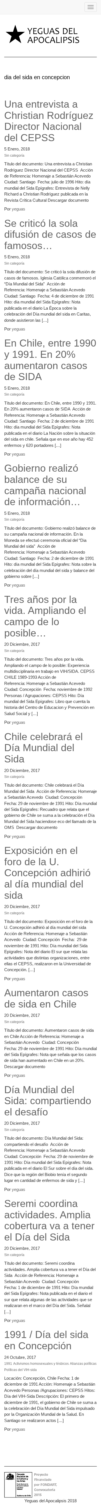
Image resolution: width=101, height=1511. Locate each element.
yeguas (18, 209)
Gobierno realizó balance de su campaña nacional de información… (45, 484)
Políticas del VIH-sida (20, 1370)
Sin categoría (14, 155)
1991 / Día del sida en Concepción (46, 1340)
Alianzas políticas (83, 1364)
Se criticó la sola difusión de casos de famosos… (50, 234)
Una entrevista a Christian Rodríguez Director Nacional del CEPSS (48, 120)
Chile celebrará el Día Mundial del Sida (43, 748)
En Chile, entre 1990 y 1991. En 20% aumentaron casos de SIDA (50, 359)
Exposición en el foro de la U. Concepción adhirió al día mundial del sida (47, 873)
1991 (8, 1364)
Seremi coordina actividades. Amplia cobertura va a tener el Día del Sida (49, 1220)
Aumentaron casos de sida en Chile (46, 998)
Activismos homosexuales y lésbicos (41, 1364)
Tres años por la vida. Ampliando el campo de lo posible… (45, 616)
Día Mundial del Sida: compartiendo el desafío (47, 1101)
